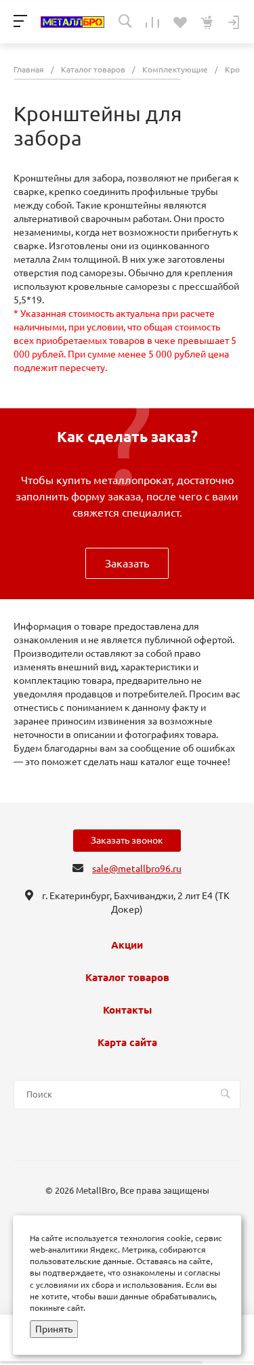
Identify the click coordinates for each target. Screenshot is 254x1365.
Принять (53, 1329)
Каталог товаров (127, 977)
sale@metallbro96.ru (137, 868)
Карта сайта (127, 1042)
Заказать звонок (127, 840)
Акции (127, 945)
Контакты (127, 1010)
